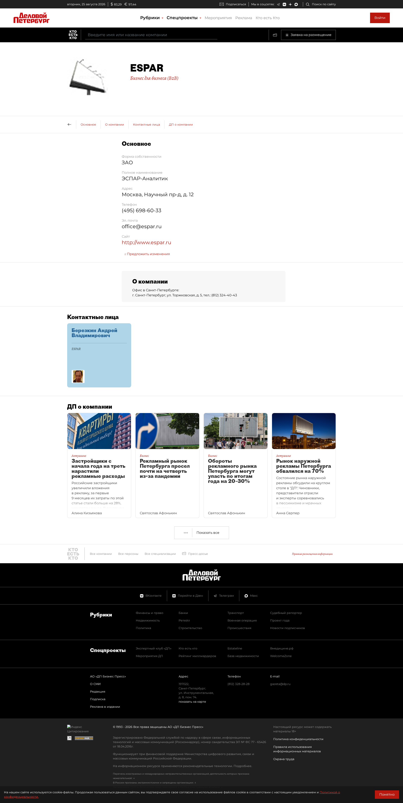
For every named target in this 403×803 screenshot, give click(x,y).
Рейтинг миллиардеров (197, 656)
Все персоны (128, 554)
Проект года (279, 620)
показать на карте (192, 702)
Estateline (235, 648)
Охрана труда (283, 759)
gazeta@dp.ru (280, 684)
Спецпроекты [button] (183, 17)
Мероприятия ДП (149, 656)
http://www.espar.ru (146, 242)
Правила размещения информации (312, 554)
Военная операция (242, 620)
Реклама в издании (105, 707)
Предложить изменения (148, 254)
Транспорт (236, 613)
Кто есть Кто (268, 18)
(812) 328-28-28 (239, 684)
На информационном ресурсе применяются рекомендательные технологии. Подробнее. (182, 766)
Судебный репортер (286, 613)
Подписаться (236, 4)
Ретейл (184, 620)
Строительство (190, 628)
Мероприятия (218, 18)
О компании (114, 124)
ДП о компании (181, 124)
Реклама (243, 18)
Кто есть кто (188, 648)
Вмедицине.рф (281, 648)
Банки (183, 613)
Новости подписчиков (287, 628)
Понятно (387, 794)
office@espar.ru (142, 226)
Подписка (97, 699)
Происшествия (239, 628)
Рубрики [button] (150, 17)
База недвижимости (243, 656)
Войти (379, 18)
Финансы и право (149, 613)
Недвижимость (148, 620)
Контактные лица (146, 124)
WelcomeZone (281, 656)
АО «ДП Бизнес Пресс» (108, 676)
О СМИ (95, 684)
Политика (143, 628)
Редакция (97, 691)
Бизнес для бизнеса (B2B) (154, 78)
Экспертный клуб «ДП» (153, 648)
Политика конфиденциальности (298, 739)
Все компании (101, 554)
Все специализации (160, 554)
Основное (88, 124)
